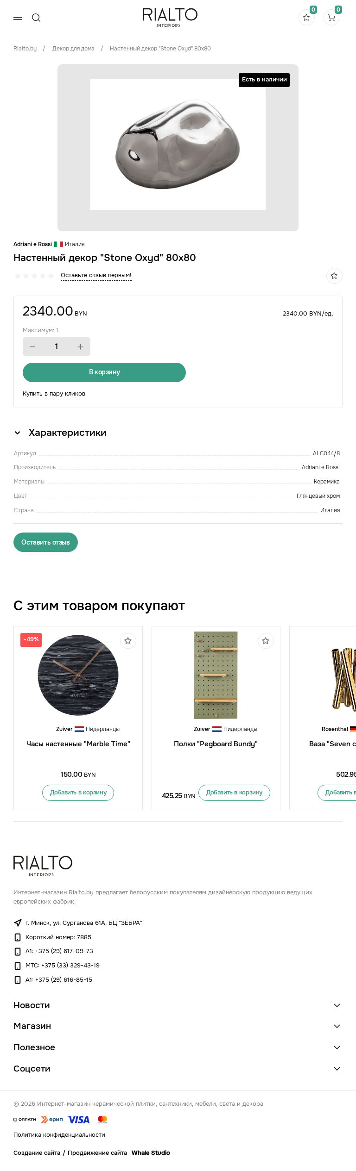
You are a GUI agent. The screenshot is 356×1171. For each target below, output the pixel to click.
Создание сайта (36, 1153)
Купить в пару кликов (54, 393)
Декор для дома (73, 48)
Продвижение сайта (97, 1153)
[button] (32, 347)
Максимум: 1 (40, 330)
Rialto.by (25, 48)
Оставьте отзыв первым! (96, 275)
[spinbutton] (56, 346)
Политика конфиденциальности (59, 1135)
